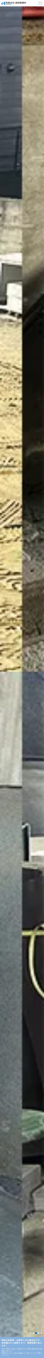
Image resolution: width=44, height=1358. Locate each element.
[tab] (30, 1333)
